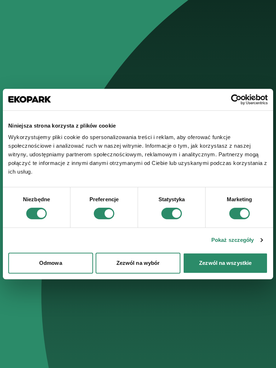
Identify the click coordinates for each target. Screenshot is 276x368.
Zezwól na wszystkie (225, 263)
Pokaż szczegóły (232, 240)
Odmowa (50, 263)
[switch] (104, 213)
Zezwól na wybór (138, 263)
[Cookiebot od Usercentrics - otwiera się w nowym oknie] (236, 99)
